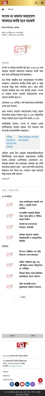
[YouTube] (22, 384)
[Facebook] (12, 384)
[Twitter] (17, 384)
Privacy (5, 372)
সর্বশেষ (5, 246)
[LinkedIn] (27, 384)
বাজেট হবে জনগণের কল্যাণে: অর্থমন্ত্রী (28, 225)
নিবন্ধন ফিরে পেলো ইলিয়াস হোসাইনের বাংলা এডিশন (31, 275)
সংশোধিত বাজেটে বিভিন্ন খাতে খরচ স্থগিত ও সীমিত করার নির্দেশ (30, 216)
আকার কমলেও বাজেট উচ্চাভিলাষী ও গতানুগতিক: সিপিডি (30, 238)
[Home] (4, 10)
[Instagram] (32, 384)
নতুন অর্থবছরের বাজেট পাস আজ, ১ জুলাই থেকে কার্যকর (31, 205)
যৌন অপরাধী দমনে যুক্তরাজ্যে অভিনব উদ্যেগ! (30, 285)
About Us (6, 376)
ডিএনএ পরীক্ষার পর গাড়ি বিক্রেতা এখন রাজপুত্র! (30, 253)
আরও (23, 297)
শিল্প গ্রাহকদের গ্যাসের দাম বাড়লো (28, 139)
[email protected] (15, 366)
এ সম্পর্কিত (7, 197)
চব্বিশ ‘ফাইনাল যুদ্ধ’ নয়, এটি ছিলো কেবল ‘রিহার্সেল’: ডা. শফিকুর (31, 265)
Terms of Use (8, 380)
